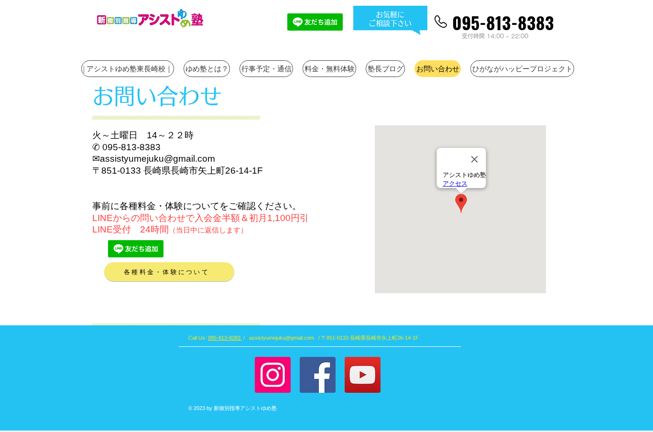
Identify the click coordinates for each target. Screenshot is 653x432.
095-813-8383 (225, 338)
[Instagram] (273, 375)
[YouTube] (363, 375)
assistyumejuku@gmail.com (157, 159)
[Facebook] (318, 375)
